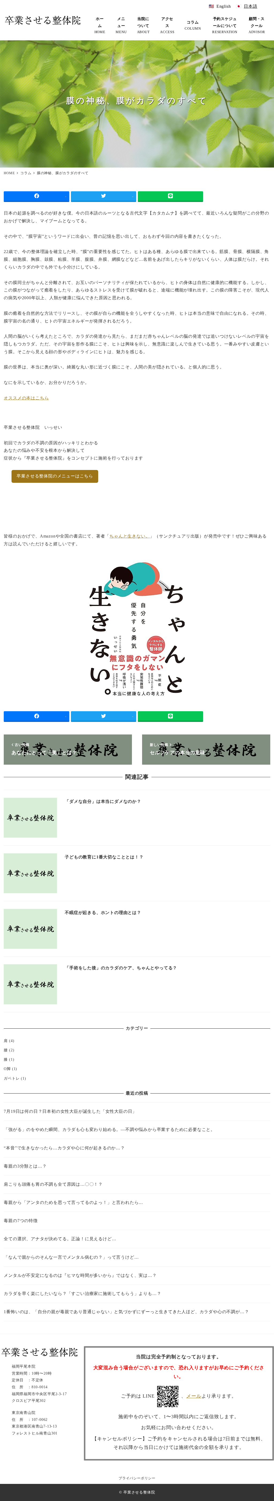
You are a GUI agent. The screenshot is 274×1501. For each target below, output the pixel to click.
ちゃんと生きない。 (129, 536)
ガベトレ (12, 1078)
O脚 (7, 1069)
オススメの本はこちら (26, 398)
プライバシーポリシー (137, 1478)
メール (193, 1396)
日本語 (250, 6)
